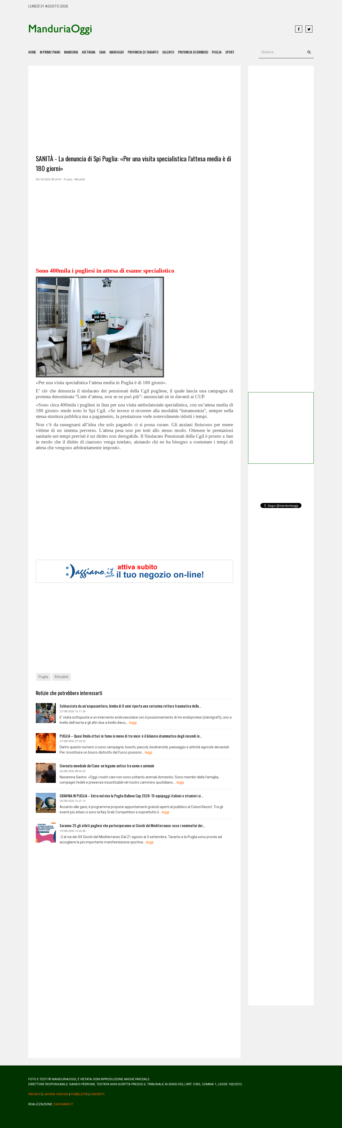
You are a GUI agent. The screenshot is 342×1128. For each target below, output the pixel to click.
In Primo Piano (50, 52)
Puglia (217, 52)
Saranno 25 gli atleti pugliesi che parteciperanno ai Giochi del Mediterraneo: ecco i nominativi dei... (132, 825)
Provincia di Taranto (143, 52)
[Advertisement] (193, 29)
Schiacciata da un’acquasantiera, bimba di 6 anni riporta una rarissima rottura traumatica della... (130, 706)
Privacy (34, 1094)
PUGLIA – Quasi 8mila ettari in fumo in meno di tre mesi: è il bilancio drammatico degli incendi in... (131, 736)
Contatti (97, 1094)
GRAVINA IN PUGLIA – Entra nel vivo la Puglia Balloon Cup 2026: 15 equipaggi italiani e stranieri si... (131, 795)
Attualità (61, 677)
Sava (102, 52)
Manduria (71, 52)
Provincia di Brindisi (193, 52)
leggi (133, 723)
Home (32, 52)
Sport (229, 52)
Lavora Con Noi (56, 1094)
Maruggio (116, 52)
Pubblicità (79, 1094)
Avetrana (88, 52)
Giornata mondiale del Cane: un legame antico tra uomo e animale (107, 765)
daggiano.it (63, 1104)
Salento (168, 52)
